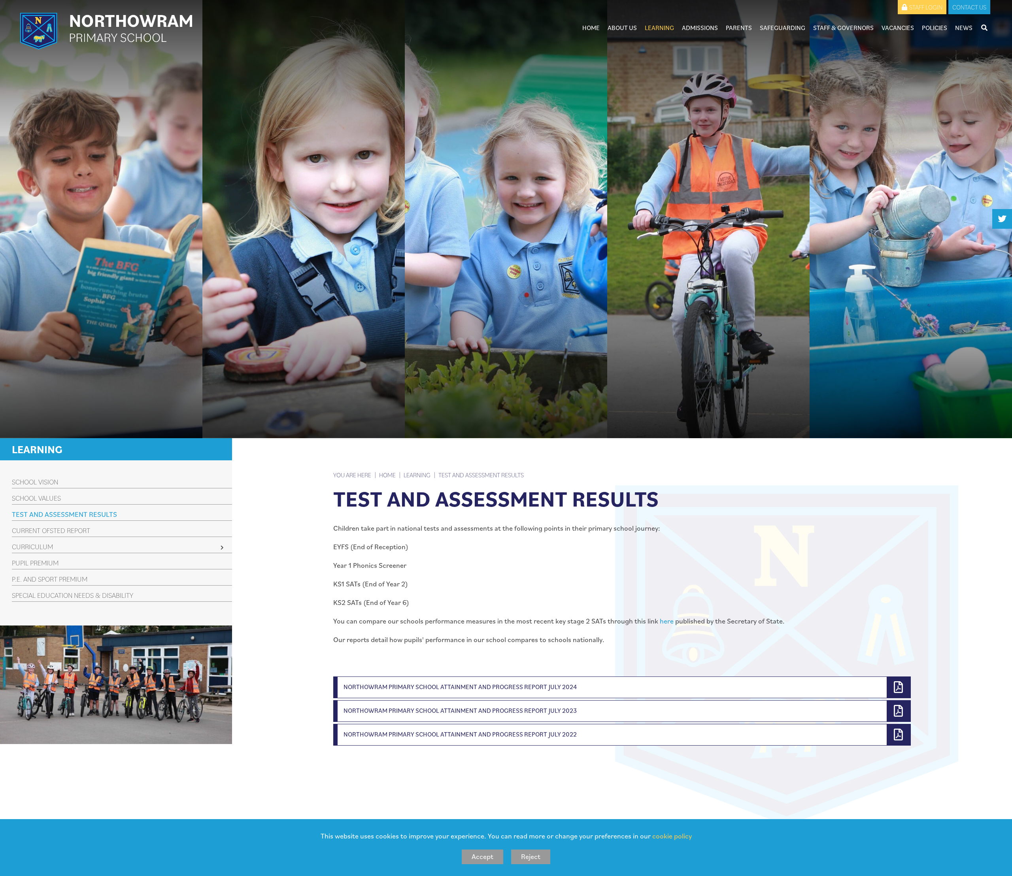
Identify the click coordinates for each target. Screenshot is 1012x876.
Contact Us (969, 7)
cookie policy (672, 835)
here (667, 620)
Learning (37, 449)
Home (387, 475)
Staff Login (925, 7)
